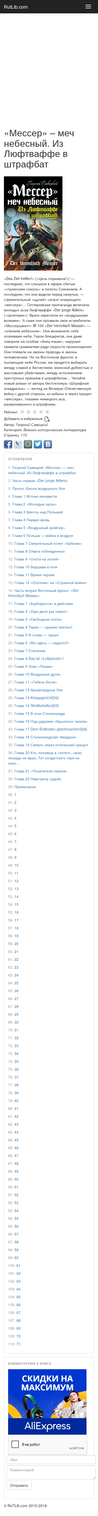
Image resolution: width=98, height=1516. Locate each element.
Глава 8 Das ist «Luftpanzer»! (39, 658)
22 (16, 959)
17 (16, 920)
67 (18, 1312)
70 (18, 1336)
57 (16, 1234)
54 (16, 1210)
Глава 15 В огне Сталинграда (39, 713)
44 (16, 1132)
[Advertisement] (49, 68)
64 (18, 1289)
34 (16, 1053)
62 (18, 1273)
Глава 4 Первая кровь (31, 519)
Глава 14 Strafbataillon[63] (36, 705)
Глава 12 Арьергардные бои (38, 689)
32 (16, 1037)
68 (18, 1320)
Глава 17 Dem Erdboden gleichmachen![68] (50, 729)
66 (18, 1304)
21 (16, 951)
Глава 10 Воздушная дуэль (37, 674)
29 (16, 1014)
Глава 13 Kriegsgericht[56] (36, 697)
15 (16, 904)
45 (16, 1139)
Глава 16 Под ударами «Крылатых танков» (51, 721)
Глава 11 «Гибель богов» (35, 681)
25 (16, 982)
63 (18, 1281)
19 (16, 935)
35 (16, 1061)
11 (16, 872)
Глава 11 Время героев (34, 574)
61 (18, 1265)
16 (16, 912)
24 (16, 975)
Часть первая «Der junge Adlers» (40, 480)
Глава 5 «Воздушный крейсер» (38, 527)
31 (16, 1029)
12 (16, 880)
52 (16, 1194)
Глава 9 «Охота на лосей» (37, 559)
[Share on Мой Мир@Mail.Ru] (28, 444)
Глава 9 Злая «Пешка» (33, 666)
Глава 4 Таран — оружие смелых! (43, 627)
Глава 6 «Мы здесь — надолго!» (42, 642)
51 (16, 1186)
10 (16, 865)
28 (16, 1006)
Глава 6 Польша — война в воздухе (42, 535)
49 (16, 1171)
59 (16, 1249)
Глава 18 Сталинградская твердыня (45, 736)
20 (16, 943)
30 (16, 1022)
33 (16, 1045)
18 (16, 927)
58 (16, 1241)
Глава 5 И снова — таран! (36, 634)
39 (16, 1092)
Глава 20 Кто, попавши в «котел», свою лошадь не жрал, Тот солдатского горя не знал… (45, 758)
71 (18, 1343)
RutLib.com (16, 6)
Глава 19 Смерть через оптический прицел (51, 744)
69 (18, 1328)
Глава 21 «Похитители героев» (40, 770)
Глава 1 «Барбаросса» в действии (43, 603)
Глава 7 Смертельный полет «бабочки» (48, 543)
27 (16, 998)
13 (16, 888)
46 (16, 1147)
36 (16, 1069)
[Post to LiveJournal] (18, 444)
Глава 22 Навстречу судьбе (37, 778)
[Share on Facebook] (8, 444)
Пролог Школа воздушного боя (38, 488)
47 (16, 1155)
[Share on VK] (48, 444)
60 (16, 1257)
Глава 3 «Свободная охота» (38, 619)
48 (16, 1163)
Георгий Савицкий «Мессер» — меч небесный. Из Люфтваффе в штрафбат (42, 470)
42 (16, 1116)
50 (16, 1179)
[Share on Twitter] (38, 444)
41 (16, 1108)
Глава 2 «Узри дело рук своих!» (41, 611)
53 (16, 1202)
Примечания (25, 786)
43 (16, 1124)
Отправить (19, 1485)
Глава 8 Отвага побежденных (39, 551)
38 (16, 1084)
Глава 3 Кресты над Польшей (37, 511)
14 (16, 896)
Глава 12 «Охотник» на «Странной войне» (50, 582)
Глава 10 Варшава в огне (35, 566)
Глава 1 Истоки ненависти (34, 496)
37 (16, 1077)
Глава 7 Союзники (29, 650)
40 (16, 1100)
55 (16, 1218)
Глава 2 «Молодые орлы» (34, 504)
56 (16, 1226)
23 (16, 967)
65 (18, 1296)
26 (16, 990)
